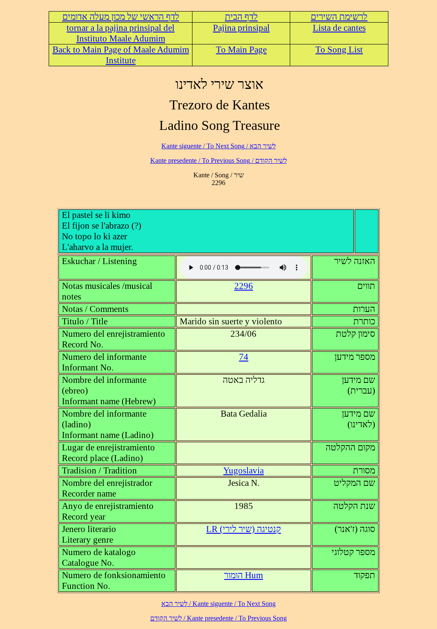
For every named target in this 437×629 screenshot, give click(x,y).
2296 (243, 286)
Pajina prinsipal (241, 28)
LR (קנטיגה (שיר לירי (243, 529)
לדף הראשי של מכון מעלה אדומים (120, 17)
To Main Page (241, 49)
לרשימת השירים (339, 17)
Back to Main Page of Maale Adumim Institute (120, 54)
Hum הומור (243, 575)
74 (243, 357)
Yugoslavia (243, 470)
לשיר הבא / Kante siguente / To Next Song (218, 146)
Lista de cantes (339, 28)
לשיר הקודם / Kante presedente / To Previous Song (218, 160)
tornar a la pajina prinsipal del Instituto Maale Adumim (121, 33)
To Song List (339, 49)
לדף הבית (241, 17)
